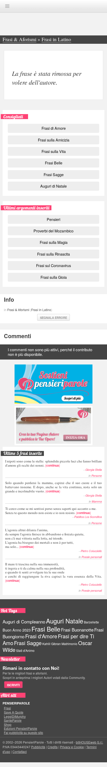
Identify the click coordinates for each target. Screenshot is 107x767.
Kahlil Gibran (51, 643)
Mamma (97, 501)
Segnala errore (53, 318)
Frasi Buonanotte (77, 630)
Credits (53, 747)
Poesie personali (92, 557)
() (53, 463)
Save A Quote (13, 712)
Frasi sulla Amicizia (53, 140)
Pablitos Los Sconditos (88, 517)
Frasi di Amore (54, 128)
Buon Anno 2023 (17, 630)
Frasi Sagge (54, 174)
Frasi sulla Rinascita (53, 254)
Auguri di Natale (53, 186)
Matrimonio (69, 643)
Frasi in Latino (41, 309)
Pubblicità (38, 747)
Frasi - (53, 6)
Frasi (7, 708)
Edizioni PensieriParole (20, 728)
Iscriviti (13, 685)
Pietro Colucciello (91, 551)
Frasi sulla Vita (54, 151)
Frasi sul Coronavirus (53, 265)
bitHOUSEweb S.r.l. (89, 742)
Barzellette (91, 622)
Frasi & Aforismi (18, 309)
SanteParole (13, 720)
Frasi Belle (53, 162)
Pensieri (53, 219)
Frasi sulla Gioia (54, 277)
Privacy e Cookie (72, 747)
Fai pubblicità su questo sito (23, 733)
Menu (7, 6)
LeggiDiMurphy (15, 716)
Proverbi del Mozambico (53, 230)
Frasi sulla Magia (54, 242)
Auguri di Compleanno (24, 621)
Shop (7, 724)
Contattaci (19, 751)
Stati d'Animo (25, 650)
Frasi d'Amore (41, 636)
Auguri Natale (64, 620)
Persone (96, 476)
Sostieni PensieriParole (53, 384)
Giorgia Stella (93, 470)
